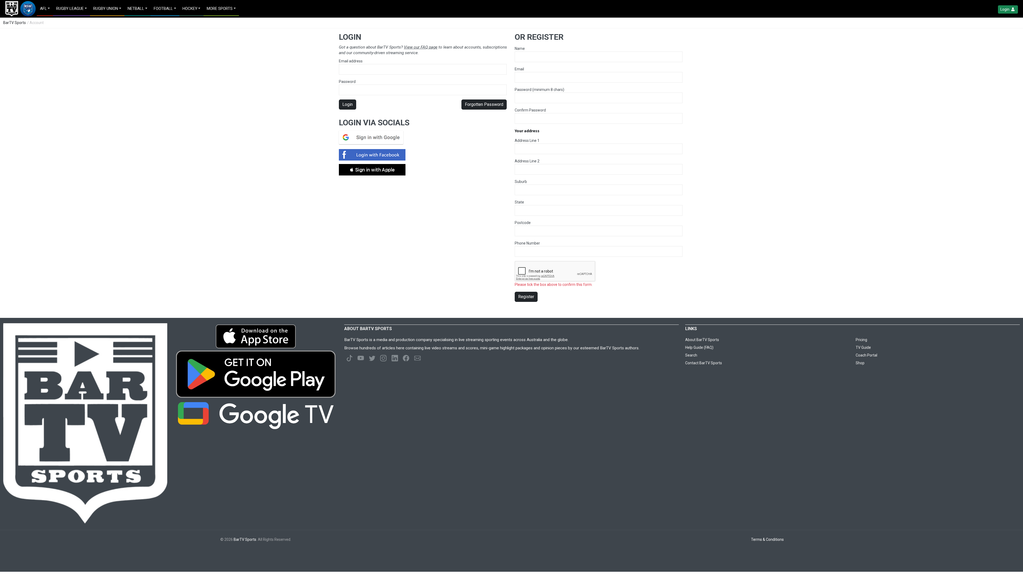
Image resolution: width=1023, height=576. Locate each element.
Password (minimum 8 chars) (539, 89)
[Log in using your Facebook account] (374, 154)
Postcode (523, 223)
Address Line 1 (527, 140)
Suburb (521, 181)
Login (1005, 9)
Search (691, 355)
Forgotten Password (484, 104)
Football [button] (163, 8)
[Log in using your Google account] (373, 137)
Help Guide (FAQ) (699, 347)
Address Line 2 (527, 161)
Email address (351, 61)
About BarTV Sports (702, 340)
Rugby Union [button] (105, 8)
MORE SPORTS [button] (220, 8)
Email (519, 69)
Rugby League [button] (70, 8)
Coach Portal (866, 355)
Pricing (861, 340)
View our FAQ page (420, 47)
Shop (860, 363)
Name (520, 48)
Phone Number (527, 243)
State (519, 202)
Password (347, 81)
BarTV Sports (14, 23)
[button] (372, 169)
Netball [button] (136, 8)
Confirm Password (530, 110)
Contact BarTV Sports (703, 363)
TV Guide (863, 347)
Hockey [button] (189, 8)
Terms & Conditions (767, 539)
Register (526, 296)
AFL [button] (43, 8)
